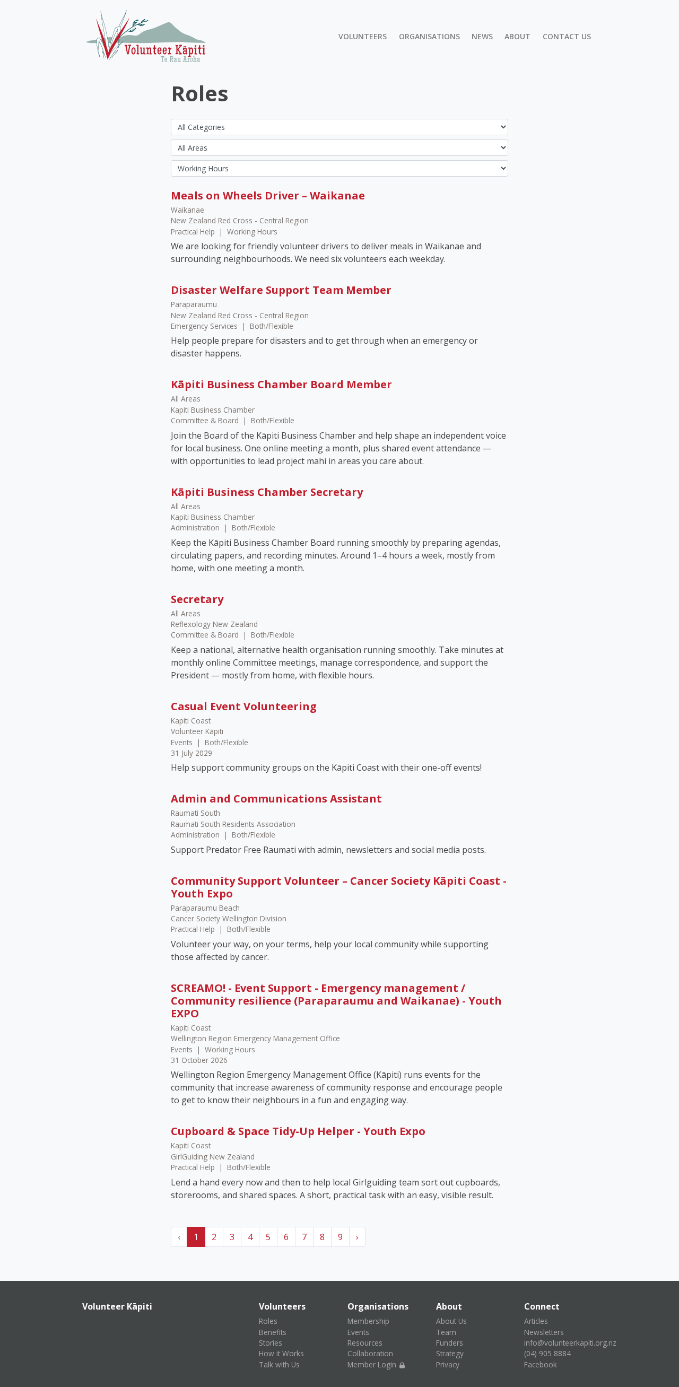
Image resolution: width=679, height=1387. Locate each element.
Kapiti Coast (191, 721)
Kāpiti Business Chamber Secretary (267, 492)
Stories (270, 1343)
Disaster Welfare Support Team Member (281, 290)
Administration (196, 527)
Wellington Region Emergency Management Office (255, 1038)
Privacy (447, 1364)
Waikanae (187, 210)
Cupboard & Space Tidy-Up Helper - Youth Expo (298, 1131)
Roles (268, 1321)
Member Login (372, 1364)
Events (183, 742)
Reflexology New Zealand (214, 624)
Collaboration (370, 1353)
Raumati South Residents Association (233, 824)
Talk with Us (279, 1364)
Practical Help (194, 231)
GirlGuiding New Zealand (213, 1157)
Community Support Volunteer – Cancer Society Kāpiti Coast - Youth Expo (339, 887)
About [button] (517, 36)
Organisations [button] (429, 36)
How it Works (281, 1353)
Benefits (272, 1332)
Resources (364, 1343)
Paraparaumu (194, 304)
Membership (368, 1321)
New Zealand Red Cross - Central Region (240, 220)
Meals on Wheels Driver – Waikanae (268, 195)
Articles (536, 1321)
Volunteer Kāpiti (197, 731)
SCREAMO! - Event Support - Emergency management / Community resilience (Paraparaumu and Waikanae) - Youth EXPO (336, 1000)
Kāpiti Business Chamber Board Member (281, 384)
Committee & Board (206, 420)
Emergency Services (205, 326)
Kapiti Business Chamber (213, 410)
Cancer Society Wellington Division (228, 918)
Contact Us (567, 36)
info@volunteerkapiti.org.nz (570, 1343)
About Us (451, 1321)
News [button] (482, 36)
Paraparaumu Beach (205, 908)
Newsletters (544, 1332)
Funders (449, 1343)
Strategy (450, 1353)
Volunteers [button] (362, 36)
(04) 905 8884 (547, 1353)
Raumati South (195, 813)
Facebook (540, 1364)
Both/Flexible (271, 326)
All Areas (186, 399)
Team (446, 1332)
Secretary (197, 599)
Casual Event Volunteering (244, 706)
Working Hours (252, 231)
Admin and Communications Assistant (276, 798)
